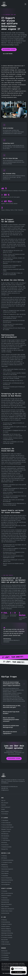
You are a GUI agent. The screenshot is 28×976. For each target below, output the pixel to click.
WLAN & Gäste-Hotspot (6, 911)
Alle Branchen (4, 950)
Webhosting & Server (6, 882)
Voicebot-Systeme (5, 926)
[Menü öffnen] (25, 4)
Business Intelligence (6, 928)
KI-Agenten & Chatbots (6, 924)
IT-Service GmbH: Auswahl (7, 827)
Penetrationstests (5, 900)
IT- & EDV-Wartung (5, 840)
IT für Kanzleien (4, 955)
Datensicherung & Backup (7, 880)
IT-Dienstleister (4, 820)
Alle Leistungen (7, 53)
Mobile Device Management (7, 908)
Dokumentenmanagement (7, 869)
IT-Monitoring (4, 897)
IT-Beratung (4, 855)
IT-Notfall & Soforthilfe (6, 846)
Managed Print (4, 849)
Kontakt (3, 809)
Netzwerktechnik (5, 902)
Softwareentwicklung (6, 930)
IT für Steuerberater (5, 953)
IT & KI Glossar (4, 813)
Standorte (3, 805)
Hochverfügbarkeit (5, 884)
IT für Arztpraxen (5, 957)
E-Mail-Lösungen (5, 941)
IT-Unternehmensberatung (7, 860)
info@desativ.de (5, 790)
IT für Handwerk (5, 959)
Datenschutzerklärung (6, 969)
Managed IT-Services (6, 829)
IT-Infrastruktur (4, 875)
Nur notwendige (6, 973)
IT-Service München (5, 822)
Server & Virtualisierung (6, 877)
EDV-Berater (4, 858)
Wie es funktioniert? (5, 807)
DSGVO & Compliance (6, 895)
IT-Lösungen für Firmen (6, 862)
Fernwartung (4, 842)
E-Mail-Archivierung (5, 944)
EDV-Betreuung (4, 833)
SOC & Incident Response (7, 893)
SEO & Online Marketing (6, 935)
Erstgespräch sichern (9, 49)
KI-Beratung (4, 919)
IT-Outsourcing (4, 866)
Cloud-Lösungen (5, 871)
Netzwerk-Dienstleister (6, 904)
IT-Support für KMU (5, 831)
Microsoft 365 (4, 939)
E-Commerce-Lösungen (6, 937)
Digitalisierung (4, 864)
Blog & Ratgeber (5, 811)
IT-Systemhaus (4, 838)
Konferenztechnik (5, 913)
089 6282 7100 (4, 788)
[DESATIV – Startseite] (4, 4)
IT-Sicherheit (4, 891)
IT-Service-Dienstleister (6, 824)
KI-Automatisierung (5, 922)
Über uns (3, 800)
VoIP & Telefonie (5, 906)
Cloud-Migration (5, 873)
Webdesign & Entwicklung (7, 933)
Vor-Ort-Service (4, 844)
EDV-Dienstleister (5, 835)
